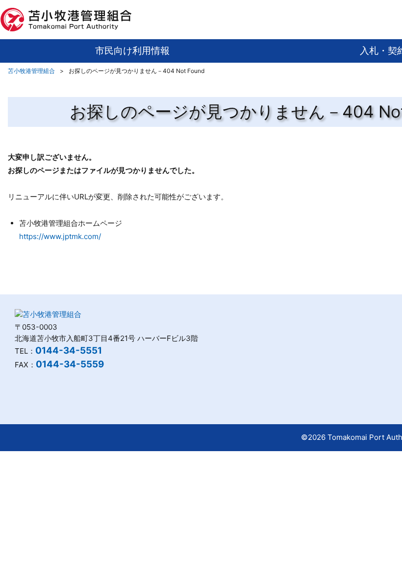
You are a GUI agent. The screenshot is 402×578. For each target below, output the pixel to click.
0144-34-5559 (70, 364)
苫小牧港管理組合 (31, 70)
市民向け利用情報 (132, 50)
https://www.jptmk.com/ (60, 236)
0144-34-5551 (68, 350)
